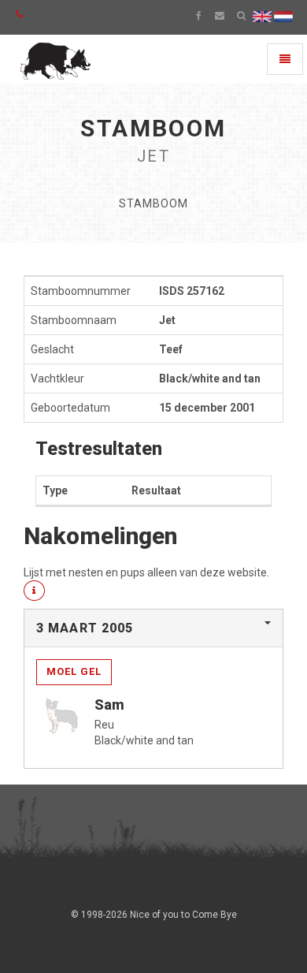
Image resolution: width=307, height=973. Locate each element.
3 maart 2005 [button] (84, 628)
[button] (34, 590)
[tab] (153, 628)
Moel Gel (74, 671)
